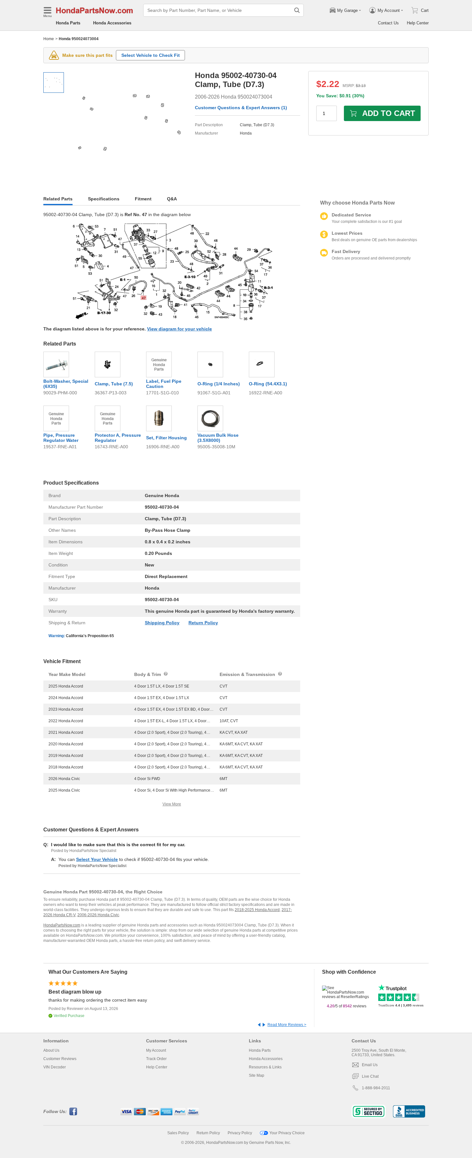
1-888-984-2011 (376, 1088)
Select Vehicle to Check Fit (150, 55)
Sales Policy (178, 1133)
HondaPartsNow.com (61, 925)
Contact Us (388, 23)
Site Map (256, 1075)
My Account (156, 1050)
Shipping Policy (162, 622)
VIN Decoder (54, 1067)
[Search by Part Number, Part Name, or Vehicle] (297, 10)
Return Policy (203, 622)
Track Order (156, 1059)
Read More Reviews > (286, 1024)
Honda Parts (68, 23)
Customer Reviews (59, 1059)
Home (48, 39)
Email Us (370, 1065)
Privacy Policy (240, 1133)
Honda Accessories (112, 23)
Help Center (418, 23)
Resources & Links (265, 1067)
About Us (51, 1050)
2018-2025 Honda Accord (257, 910)
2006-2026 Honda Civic (98, 915)
